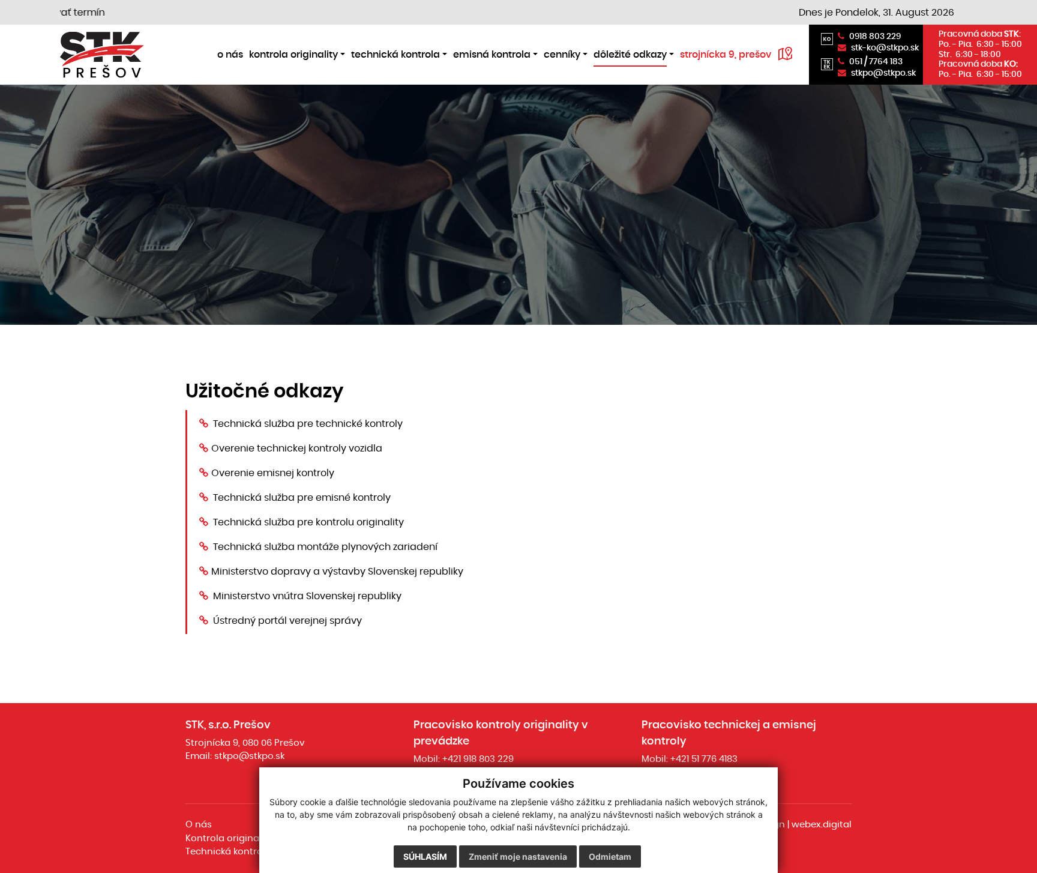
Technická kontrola (228, 851)
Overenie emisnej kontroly (272, 473)
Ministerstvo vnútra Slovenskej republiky (307, 596)
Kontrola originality (228, 838)
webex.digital (822, 824)
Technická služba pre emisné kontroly (302, 498)
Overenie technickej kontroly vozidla (296, 448)
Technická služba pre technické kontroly (308, 424)
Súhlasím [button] (425, 856)
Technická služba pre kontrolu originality (308, 522)
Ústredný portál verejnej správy (287, 621)
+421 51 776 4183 (704, 759)
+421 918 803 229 (478, 759)
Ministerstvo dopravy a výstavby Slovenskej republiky (337, 571)
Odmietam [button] (610, 856)
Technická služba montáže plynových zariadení (325, 547)
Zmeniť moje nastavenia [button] (518, 856)
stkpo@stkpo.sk (249, 756)
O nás (198, 824)
